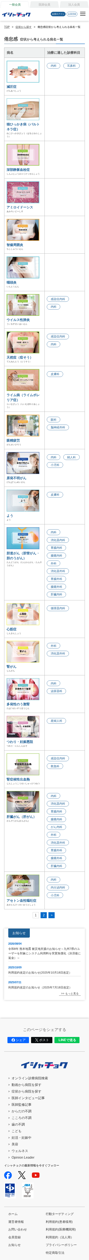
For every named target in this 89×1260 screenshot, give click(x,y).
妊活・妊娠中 (21, 1137)
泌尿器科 (56, 691)
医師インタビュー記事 (28, 1098)
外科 (54, 563)
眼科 (54, 419)
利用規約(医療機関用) (61, 1229)
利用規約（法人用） (60, 1237)
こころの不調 (21, 1118)
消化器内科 (58, 540)
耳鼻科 (71, 65)
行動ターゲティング (60, 1214)
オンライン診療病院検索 (30, 1078)
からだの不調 (21, 1111)
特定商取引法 (55, 1252)
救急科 (55, 766)
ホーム (13, 1214)
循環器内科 (58, 608)
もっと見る (72, 993)
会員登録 (72, 14)
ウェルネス (20, 1151)
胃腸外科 (56, 579)
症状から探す (24, 27)
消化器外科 (58, 571)
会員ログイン (58, 14)
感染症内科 (58, 299)
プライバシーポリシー (61, 1245)
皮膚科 (55, 374)
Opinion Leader (23, 1157)
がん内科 (56, 827)
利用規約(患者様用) (59, 1221)
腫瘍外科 (56, 586)
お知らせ (14, 1245)
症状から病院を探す (26, 1091)
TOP (7, 27)
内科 (54, 65)
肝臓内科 (56, 594)
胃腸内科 (56, 547)
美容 (15, 1144)
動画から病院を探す (26, 1085)
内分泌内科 (58, 887)
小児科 (55, 465)
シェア (21, 1040)
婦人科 (71, 457)
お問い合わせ (17, 1229)
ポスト (44, 1040)
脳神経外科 (58, 427)
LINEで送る (67, 1040)
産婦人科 (56, 720)
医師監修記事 (21, 1104)
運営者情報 (16, 1221)
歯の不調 (18, 1124)
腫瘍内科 (56, 555)
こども (17, 1131)
